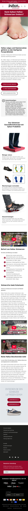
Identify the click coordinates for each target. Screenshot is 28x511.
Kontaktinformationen (17, 508)
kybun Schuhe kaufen (9, 84)
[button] (2, 6)
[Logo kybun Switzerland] (6, 483)
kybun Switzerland (8, 504)
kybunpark (5, 452)
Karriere (5, 447)
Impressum (9, 508)
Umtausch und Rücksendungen (10, 432)
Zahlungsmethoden (7, 436)
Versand (24, 506)
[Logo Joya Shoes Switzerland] (13, 483)
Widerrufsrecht (6, 506)
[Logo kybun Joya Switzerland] (14, 486)
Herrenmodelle (14, 404)
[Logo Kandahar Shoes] (21, 483)
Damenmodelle (14, 399)
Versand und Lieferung (8, 430)
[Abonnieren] (22, 472)
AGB (21, 506)
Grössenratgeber (7, 428)
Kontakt (5, 443)
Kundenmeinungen (7, 445)
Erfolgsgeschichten (9, 93)
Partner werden (7, 449)
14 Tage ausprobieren (9, 88)
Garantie (5, 434)
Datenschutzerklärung (14, 506)
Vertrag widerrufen (7, 438)
